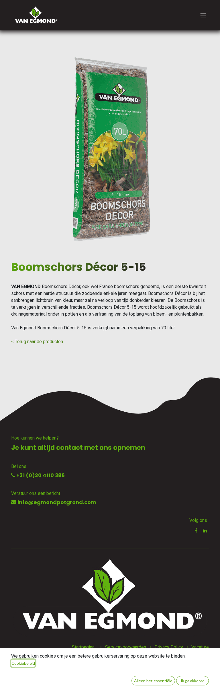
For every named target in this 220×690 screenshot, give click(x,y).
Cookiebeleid (23, 663)
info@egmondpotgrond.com (56, 502)
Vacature (200, 647)
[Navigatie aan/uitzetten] (203, 15)
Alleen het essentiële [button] (153, 680)
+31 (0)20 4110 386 (40, 475)
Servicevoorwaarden (125, 647)
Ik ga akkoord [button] (193, 680)
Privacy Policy (168, 647)
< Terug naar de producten (37, 341)
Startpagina (83, 647)
